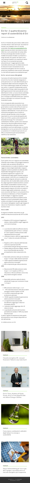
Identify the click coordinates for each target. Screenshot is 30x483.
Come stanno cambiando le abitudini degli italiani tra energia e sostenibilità (15, 433)
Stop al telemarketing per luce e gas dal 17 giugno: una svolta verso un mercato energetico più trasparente (14, 470)
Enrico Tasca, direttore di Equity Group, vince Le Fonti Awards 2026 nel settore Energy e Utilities (14, 395)
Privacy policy (13, 480)
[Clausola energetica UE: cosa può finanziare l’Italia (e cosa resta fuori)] (15, 352)
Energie (3, 28)
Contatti (18, 480)
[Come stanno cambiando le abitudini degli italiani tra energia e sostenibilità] (15, 425)
